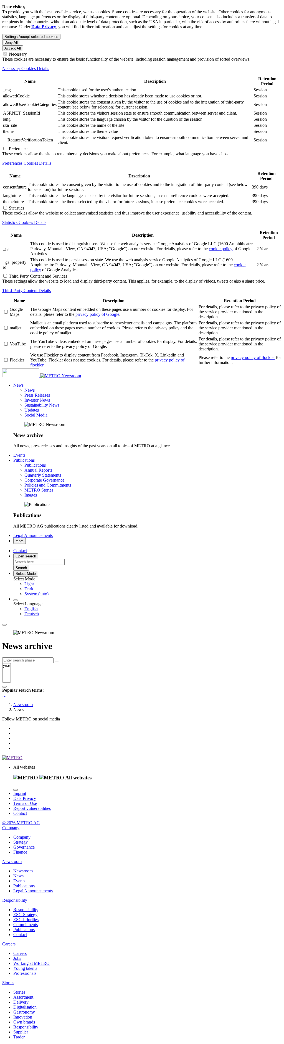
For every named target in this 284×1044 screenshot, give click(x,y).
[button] (18, 385)
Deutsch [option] (31, 613)
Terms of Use (25, 803)
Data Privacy (24, 798)
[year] (6, 665)
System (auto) (36, 593)
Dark (28, 588)
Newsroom (71, 375)
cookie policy (220, 248)
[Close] (15, 790)
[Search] (4, 687)
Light (29, 584)
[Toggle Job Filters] (57, 661)
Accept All (12, 48)
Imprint (19, 793)
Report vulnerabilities (32, 808)
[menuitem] (153, 584)
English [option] (31, 608)
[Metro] (32, 375)
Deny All (11, 42)
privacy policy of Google (97, 314)
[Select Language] (15, 600)
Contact (20, 813)
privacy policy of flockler (253, 357)
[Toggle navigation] (4, 625)
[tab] (142, 68)
